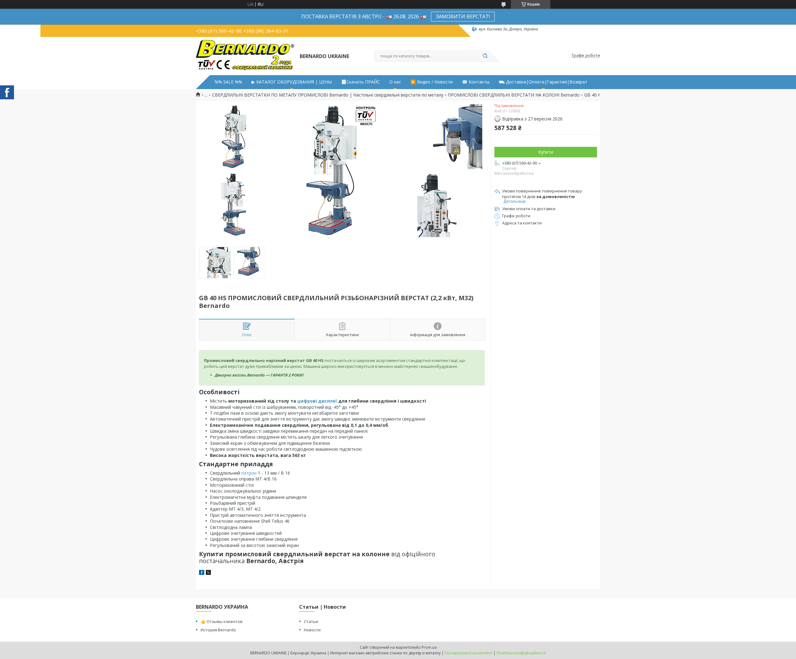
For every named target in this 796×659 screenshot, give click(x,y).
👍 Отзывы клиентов (222, 621)
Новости (312, 630)
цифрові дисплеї (317, 401)
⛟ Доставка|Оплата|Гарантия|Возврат (543, 82)
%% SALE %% (228, 82)
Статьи (311, 621)
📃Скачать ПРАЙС (360, 82)
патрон (249, 473)
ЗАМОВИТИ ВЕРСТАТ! (463, 16)
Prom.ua (429, 647)
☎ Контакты (475, 82)
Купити (545, 152)
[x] (208, 573)
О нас (395, 82)
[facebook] (201, 573)
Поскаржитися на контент (469, 653)
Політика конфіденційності (521, 653)
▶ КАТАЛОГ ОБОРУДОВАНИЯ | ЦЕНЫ (292, 82)
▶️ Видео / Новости (431, 82)
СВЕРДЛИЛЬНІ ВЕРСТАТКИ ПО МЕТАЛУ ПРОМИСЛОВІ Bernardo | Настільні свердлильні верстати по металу (327, 95)
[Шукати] (485, 56)
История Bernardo (218, 630)
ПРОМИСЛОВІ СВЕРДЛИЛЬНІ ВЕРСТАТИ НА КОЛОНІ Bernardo (514, 95)
